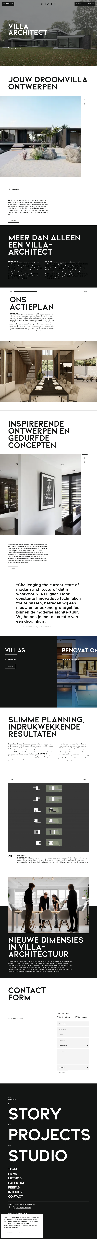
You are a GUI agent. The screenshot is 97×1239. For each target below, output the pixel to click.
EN (70, 4)
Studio (37, 1155)
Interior (15, 1192)
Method (15, 1178)
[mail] (9, 1207)
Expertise (16, 1183)
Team (12, 1169)
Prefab (14, 1187)
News (12, 1174)
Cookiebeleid (32, 1225)
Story (35, 1113)
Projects (49, 1134)
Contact (15, 1196)
